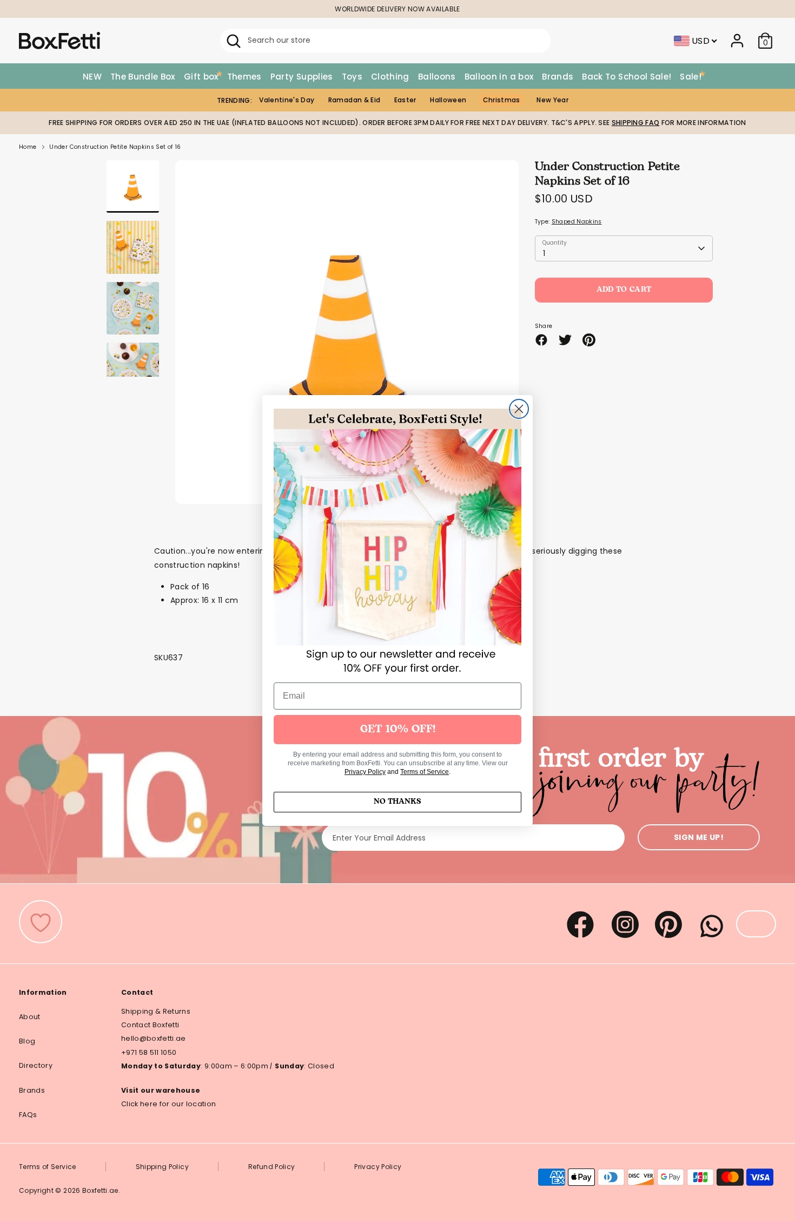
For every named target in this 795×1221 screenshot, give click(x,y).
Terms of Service (424, 772)
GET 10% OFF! (397, 729)
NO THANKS (397, 802)
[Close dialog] (518, 408)
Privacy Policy (365, 772)
